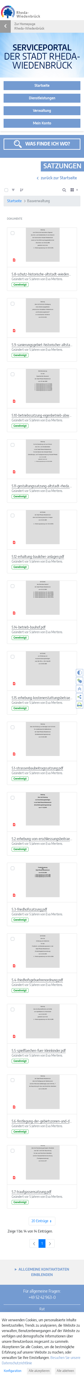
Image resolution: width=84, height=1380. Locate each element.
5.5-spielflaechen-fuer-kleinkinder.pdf (39, 1051)
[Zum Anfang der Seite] (79, 688)
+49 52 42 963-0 (42, 1298)
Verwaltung (42, 111)
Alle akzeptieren (39, 1371)
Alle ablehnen (65, 1371)
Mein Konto (42, 123)
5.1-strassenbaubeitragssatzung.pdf (37, 768)
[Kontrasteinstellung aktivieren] (79, 672)
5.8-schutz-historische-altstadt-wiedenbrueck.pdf (42, 274)
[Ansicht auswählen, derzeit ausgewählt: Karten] (75, 190)
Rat (42, 1309)
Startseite (42, 85)
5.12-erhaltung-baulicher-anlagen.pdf (38, 557)
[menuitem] (79, 696)
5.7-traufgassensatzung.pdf (31, 1192)
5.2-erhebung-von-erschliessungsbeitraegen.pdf (42, 839)
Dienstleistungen (42, 98)
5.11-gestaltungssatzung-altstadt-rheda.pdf (42, 486)
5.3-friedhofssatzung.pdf (29, 909)
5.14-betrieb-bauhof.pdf (28, 627)
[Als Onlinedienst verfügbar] (79, 680)
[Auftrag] (21, 190)
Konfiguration (12, 1371)
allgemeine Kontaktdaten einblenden (44, 1272)
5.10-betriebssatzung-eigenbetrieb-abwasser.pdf (42, 415)
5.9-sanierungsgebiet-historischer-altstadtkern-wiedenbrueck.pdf (42, 345)
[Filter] (13, 190)
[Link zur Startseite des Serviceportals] (20, 11)
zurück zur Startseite (59, 178)
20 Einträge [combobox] (40, 1221)
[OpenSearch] (64, 190)
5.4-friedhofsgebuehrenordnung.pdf (37, 980)
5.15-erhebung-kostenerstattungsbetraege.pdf (42, 698)
